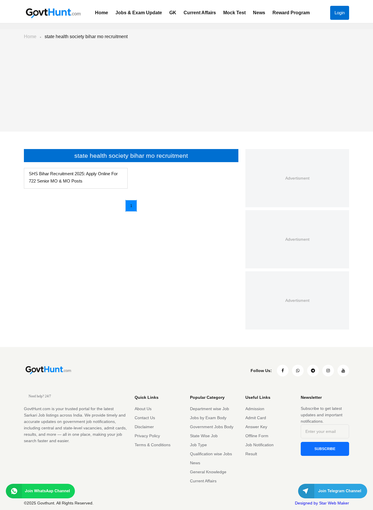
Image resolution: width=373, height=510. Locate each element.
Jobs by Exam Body (208, 417)
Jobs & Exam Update (138, 12)
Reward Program (291, 12)
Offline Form (256, 435)
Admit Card (255, 417)
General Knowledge (208, 472)
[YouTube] (343, 370)
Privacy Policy (147, 435)
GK (172, 12)
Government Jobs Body (211, 426)
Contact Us (145, 417)
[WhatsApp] (298, 370)
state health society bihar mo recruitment (86, 36)
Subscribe (324, 449)
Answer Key (256, 426)
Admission (254, 408)
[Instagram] (328, 370)
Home (101, 12)
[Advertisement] (186, 88)
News (259, 12)
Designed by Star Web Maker (322, 503)
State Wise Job (204, 435)
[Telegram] (313, 370)
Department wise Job (209, 408)
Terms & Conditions (152, 444)
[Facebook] (282, 370)
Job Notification (259, 444)
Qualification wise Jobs (211, 453)
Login (340, 12)
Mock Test (234, 12)
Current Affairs (200, 12)
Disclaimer (144, 426)
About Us (143, 408)
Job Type (198, 444)
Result (251, 453)
